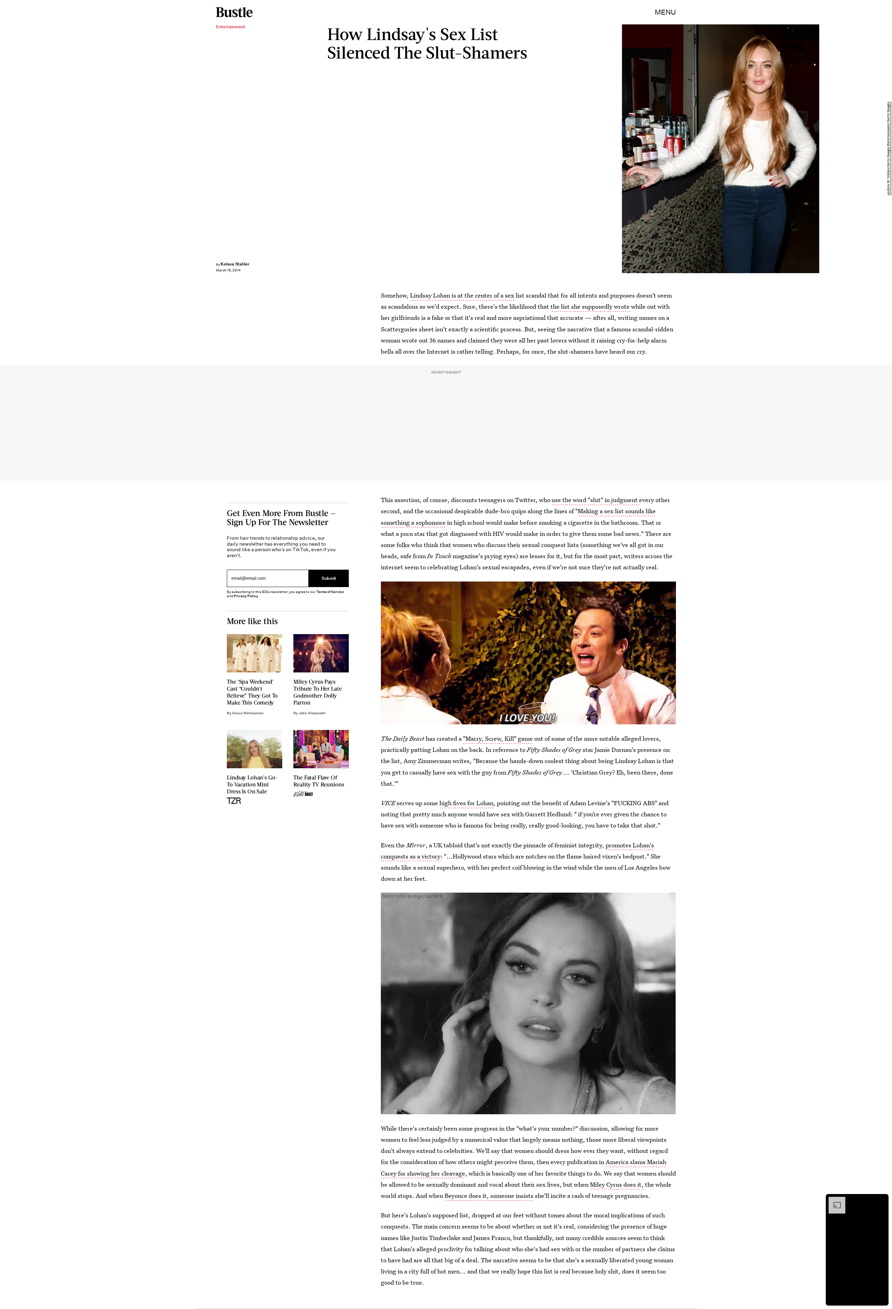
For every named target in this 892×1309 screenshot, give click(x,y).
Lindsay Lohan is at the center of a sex (462, 295)
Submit (329, 579)
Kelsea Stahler (235, 264)
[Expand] (833, 1200)
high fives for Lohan (466, 803)
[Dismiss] (880, 1200)
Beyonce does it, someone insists (489, 1196)
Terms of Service (330, 592)
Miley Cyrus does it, (617, 1184)
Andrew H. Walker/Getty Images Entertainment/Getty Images (888, 149)
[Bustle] (234, 12)
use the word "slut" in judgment (595, 500)
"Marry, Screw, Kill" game (498, 738)
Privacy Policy (246, 596)
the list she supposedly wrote (591, 306)
